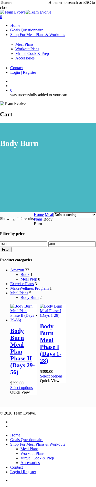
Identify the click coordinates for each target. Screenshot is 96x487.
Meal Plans (24, 44)
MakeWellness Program (29, 288)
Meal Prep (28, 279)
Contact (16, 68)
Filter (5, 249)
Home (15, 25)
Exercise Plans (22, 284)
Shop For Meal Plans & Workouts (37, 34)
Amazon (17, 270)
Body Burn (29, 297)
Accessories (25, 58)
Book (24, 274)
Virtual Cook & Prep (32, 53)
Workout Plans (27, 49)
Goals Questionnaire (26, 30)
